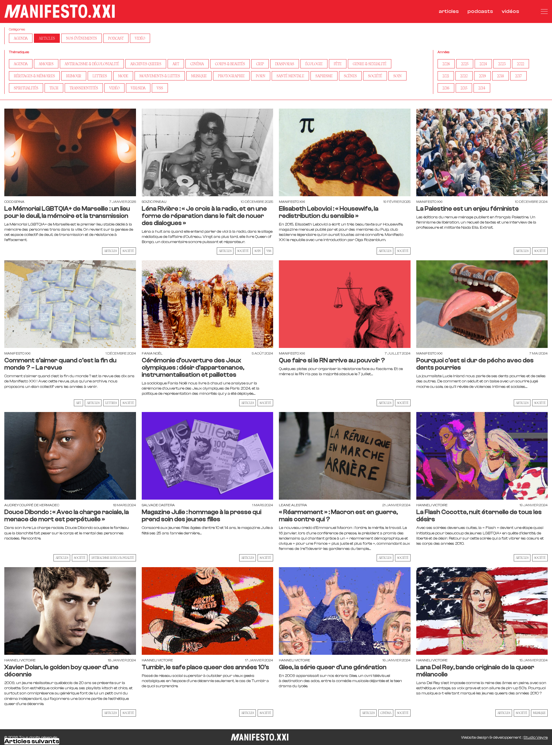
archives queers (145, 63)
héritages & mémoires (34, 76)
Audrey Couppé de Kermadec (31, 505)
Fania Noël (152, 353)
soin (397, 76)
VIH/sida (138, 88)
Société (128, 251)
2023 (502, 63)
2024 (483, 63)
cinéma (197, 63)
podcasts (480, 11)
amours (46, 63)
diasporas (284, 63)
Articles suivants (31, 741)
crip (260, 63)
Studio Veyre (536, 737)
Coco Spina (14, 202)
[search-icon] (530, 11)
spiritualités (26, 88)
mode (123, 76)
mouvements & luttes (159, 76)
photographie (231, 76)
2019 (482, 76)
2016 (445, 88)
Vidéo (140, 38)
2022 (520, 63)
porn (260, 76)
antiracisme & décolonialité (92, 63)
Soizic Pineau (154, 202)
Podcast (116, 38)
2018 (500, 76)
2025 (464, 63)
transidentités (84, 88)
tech (53, 88)
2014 (481, 88)
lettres (100, 76)
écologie (314, 63)
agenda (21, 63)
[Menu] (544, 11)
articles (449, 11)
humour (73, 76)
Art (78, 403)
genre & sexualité (369, 63)
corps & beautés (230, 63)
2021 (445, 76)
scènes (350, 76)
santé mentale (290, 76)
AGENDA (21, 38)
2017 (518, 76)
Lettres (111, 403)
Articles (47, 38)
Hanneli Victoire (432, 505)
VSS (160, 88)
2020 (464, 76)
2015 (464, 88)
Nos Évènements (81, 38)
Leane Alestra (293, 505)
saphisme (324, 76)
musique (199, 76)
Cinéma (385, 713)
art (175, 63)
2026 (446, 63)
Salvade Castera (158, 505)
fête (338, 63)
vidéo (114, 88)
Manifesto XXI (292, 202)
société (375, 76)
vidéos (510, 11)
